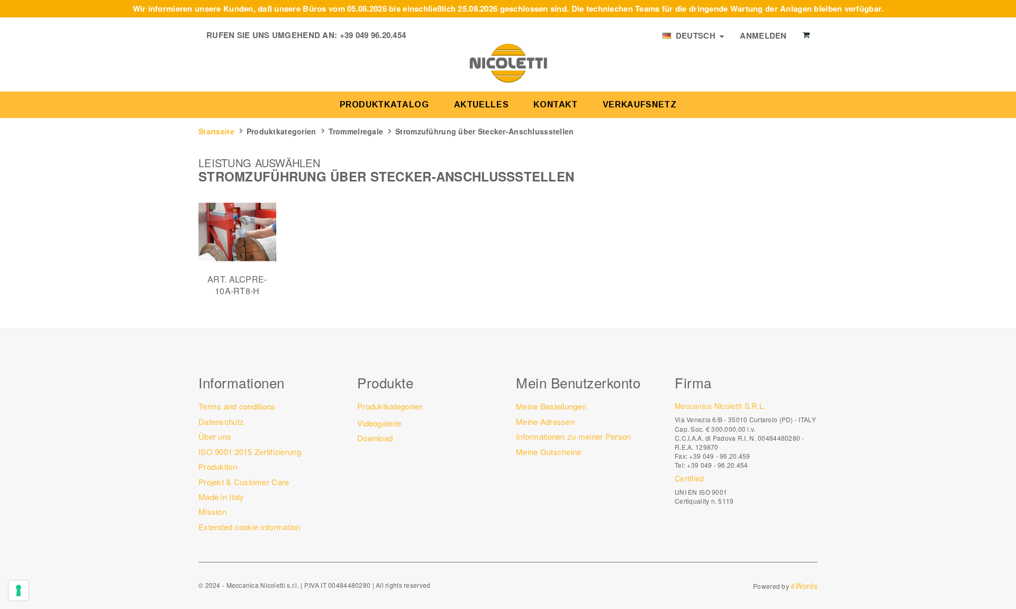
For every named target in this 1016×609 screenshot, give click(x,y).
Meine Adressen (545, 421)
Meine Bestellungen (551, 406)
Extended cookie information (249, 526)
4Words (804, 585)
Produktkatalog (384, 104)
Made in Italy (221, 496)
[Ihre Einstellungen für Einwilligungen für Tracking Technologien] (18, 590)
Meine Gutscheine (548, 451)
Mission (212, 511)
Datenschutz (221, 421)
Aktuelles (481, 104)
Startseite (216, 131)
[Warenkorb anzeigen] (806, 35)
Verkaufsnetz (640, 104)
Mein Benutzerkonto (578, 382)
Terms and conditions (237, 406)
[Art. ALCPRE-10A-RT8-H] (237, 232)
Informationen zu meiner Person (573, 436)
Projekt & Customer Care (243, 481)
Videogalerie (379, 423)
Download (375, 437)
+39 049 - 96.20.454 (717, 464)
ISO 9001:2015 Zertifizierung (249, 451)
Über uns (214, 436)
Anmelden (763, 35)
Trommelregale (356, 131)
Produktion (217, 466)
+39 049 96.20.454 (373, 35)
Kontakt (555, 104)
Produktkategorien (281, 131)
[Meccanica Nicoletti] (508, 62)
